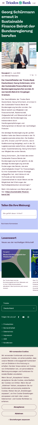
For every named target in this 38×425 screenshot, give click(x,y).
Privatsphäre (8, 324)
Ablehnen (19, 413)
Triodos (6, 303)
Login (34, 3)
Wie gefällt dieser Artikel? (13, 213)
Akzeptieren (19, 407)
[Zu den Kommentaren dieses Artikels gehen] (35, 75)
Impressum (7, 335)
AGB (5, 339)
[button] (35, 272)
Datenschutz (8, 332)
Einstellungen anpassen (20, 420)
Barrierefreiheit (9, 328)
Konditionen (7, 343)
